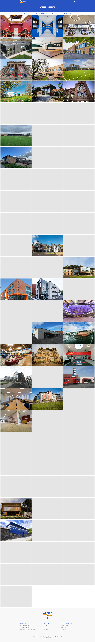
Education (26, 13)
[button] (74, 2)
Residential (71, 13)
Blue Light (64, 13)
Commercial (34, 13)
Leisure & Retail (43, 13)
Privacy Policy (47, 639)
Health (51, 13)
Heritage (57, 13)
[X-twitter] (47, 618)
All (21, 13)
